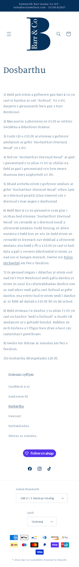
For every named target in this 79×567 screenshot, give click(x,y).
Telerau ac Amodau (22, 435)
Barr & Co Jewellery (32, 559)
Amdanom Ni (18, 396)
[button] (9, 34)
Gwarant (14, 416)
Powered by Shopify (55, 559)
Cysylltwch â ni (19, 386)
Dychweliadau (18, 426)
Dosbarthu (16, 406)
